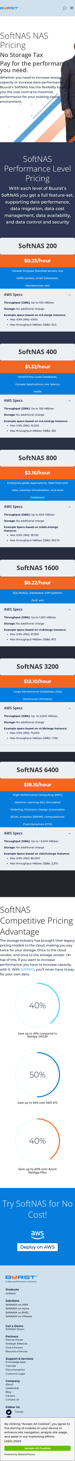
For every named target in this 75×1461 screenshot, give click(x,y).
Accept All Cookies (38, 1448)
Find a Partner (14, 1347)
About (9, 1384)
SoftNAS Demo (15, 1329)
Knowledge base (16, 1362)
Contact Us (12, 1399)
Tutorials (11, 1365)
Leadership (12, 1388)
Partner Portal (14, 1339)
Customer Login (15, 1373)
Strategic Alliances (16, 1343)
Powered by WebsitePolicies (19, 1454)
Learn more (12, 1441)
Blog (8, 1391)
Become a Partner (17, 1351)
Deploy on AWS (37, 1247)
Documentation (15, 1369)
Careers (10, 1395)
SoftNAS (27, 969)
